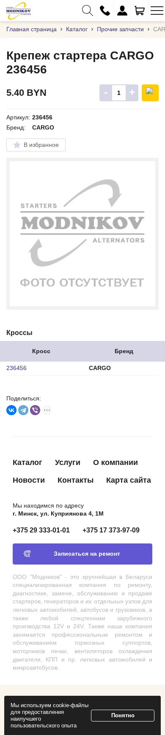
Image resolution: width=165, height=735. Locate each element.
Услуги (67, 462)
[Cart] (139, 10)
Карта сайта (128, 480)
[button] (87, 10)
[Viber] (35, 410)
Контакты (76, 480)
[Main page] (18, 10)
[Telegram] (23, 410)
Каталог (27, 462)
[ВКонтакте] (11, 410)
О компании (115, 462)
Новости (29, 480)
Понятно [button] (123, 715)
